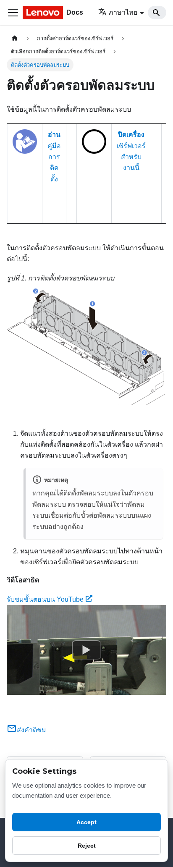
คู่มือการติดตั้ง (54, 157)
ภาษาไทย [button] (123, 12)
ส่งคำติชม (31, 729)
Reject (87, 845)
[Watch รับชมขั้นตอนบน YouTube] (86, 650)
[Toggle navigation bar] (13, 12)
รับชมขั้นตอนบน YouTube (45, 599)
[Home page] (15, 38)
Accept (86, 822)
